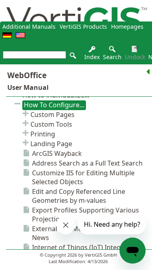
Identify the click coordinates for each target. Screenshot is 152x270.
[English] (20, 35)
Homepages (127, 26)
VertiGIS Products (83, 26)
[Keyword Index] (92, 51)
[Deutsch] (7, 35)
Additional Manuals (29, 26)
